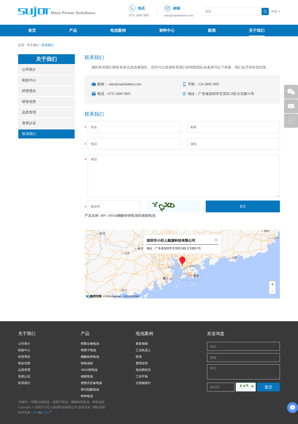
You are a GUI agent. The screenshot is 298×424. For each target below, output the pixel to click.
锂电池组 (87, 363)
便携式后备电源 (91, 383)
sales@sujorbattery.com (178, 15)
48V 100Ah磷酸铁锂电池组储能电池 (127, 215)
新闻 (212, 30)
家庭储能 (142, 343)
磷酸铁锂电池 (90, 356)
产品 (73, 30)
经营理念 (29, 91)
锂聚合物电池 (90, 343)
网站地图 (99, 407)
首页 (32, 30)
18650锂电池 (89, 370)
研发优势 (29, 101)
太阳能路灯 (143, 383)
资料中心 (167, 30)
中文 (274, 11)
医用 (139, 356)
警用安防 (142, 363)
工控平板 (142, 376)
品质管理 (29, 112)
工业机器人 (143, 350)
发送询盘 (215, 333)
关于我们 (257, 30)
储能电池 (87, 376)
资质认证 (29, 123)
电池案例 (118, 30)
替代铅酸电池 (90, 389)
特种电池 (87, 396)
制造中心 (29, 80)
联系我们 (29, 134)
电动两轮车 (143, 370)
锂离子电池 (88, 350)
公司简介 (29, 69)
